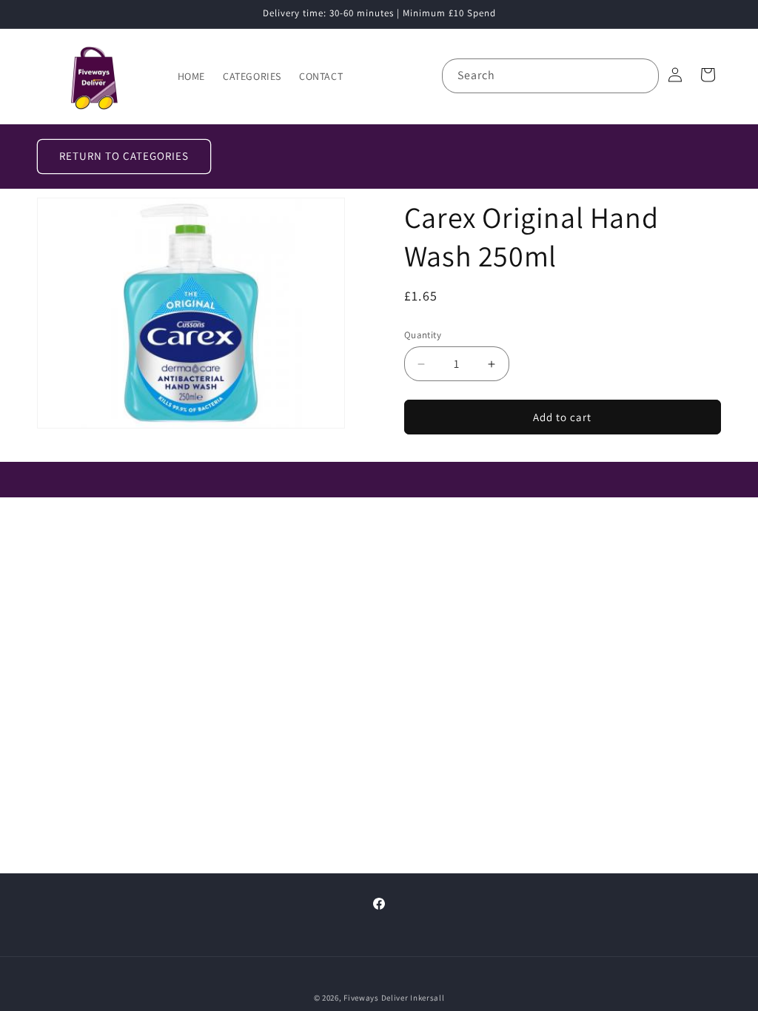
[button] (707, 74)
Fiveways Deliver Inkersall (393, 997)
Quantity (422, 335)
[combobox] (550, 76)
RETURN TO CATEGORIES (124, 156)
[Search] (641, 75)
